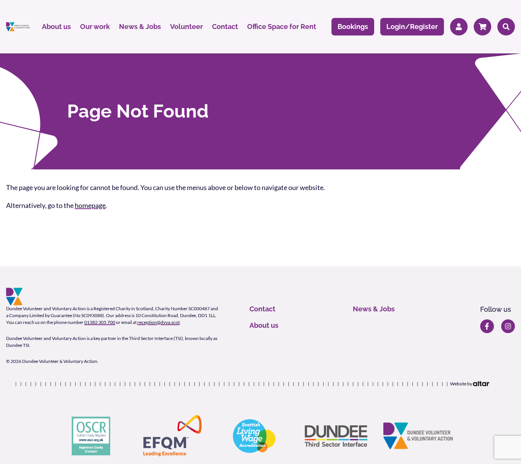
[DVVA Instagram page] (508, 326)
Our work (95, 27)
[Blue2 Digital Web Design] (481, 384)
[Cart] (482, 27)
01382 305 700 (99, 322)
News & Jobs (140, 27)
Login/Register (412, 27)
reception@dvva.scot (158, 322)
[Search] (506, 27)
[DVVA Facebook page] (487, 326)
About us (56, 27)
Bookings (353, 27)
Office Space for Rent (281, 27)
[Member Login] (459, 27)
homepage (90, 205)
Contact (225, 27)
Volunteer (186, 27)
